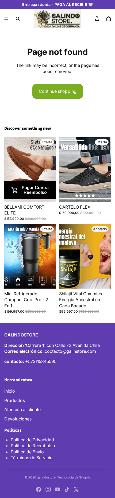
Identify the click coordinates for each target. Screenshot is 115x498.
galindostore (46, 477)
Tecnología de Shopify (74, 477)
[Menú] (6, 19)
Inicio (9, 391)
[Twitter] (76, 489)
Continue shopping (57, 91)
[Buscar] (18, 19)
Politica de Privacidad (32, 439)
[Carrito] (108, 19)
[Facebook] (39, 489)
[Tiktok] (67, 489)
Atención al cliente (22, 409)
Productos (14, 400)
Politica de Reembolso (33, 445)
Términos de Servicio (32, 457)
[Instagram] (48, 489)
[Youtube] (57, 489)
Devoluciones (18, 419)
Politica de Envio (27, 451)
